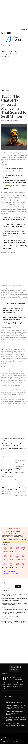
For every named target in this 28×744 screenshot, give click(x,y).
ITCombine (15, 741)
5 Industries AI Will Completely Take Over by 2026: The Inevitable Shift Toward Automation (15, 707)
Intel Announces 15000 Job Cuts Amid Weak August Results (6, 489)
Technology (4, 54)
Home (2, 90)
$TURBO (5, 178)
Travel (11, 54)
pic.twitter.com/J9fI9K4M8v (16, 242)
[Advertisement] (14, 14)
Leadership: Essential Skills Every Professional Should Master (21, 490)
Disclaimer (3, 737)
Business (20, 49)
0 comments (4, 92)
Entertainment (4, 49)
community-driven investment (16, 438)
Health (3, 51)
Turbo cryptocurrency (12, 440)
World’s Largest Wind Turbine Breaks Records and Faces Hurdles (7, 471)
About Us (8, 735)
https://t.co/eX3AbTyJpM (19, 182)
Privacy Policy (22, 735)
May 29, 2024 (20, 323)
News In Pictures (5, 56)
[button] (2, 33)
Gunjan (2, 476)
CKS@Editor (17, 472)
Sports (16, 51)
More (17, 54)
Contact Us (14, 735)
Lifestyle (10, 51)
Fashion (13, 49)
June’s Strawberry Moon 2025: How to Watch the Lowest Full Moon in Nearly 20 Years (15, 725)
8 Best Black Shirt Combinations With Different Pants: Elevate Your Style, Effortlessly (14, 713)
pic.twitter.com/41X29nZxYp (11, 319)
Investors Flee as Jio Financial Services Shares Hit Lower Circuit (20, 467)
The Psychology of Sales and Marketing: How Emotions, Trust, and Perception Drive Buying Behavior (16, 719)
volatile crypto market (21, 440)
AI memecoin (6, 438)
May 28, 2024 (7, 248)
